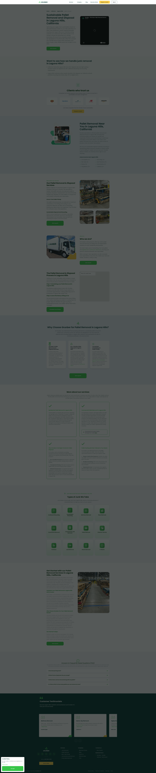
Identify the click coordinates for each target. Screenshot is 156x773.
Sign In (114, 2)
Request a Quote (104, 2)
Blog (87, 2)
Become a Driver (94, 2)
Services (71, 2)
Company (79, 2)
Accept (13, 768)
